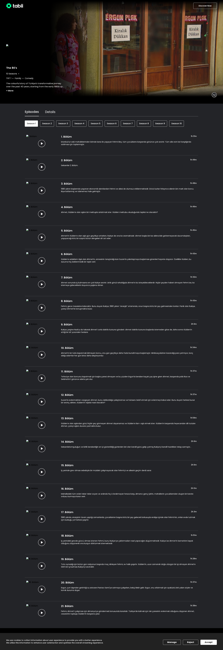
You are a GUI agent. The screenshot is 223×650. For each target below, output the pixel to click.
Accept (209, 642)
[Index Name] (41, 143)
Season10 (176, 123)
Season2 (47, 123)
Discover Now (205, 6)
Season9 (160, 123)
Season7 (128, 123)
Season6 (112, 123)
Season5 (95, 123)
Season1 (31, 123)
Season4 (79, 123)
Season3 (63, 123)
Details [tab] (50, 112)
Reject (190, 642)
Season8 (144, 123)
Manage (172, 642)
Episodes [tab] (32, 112)
